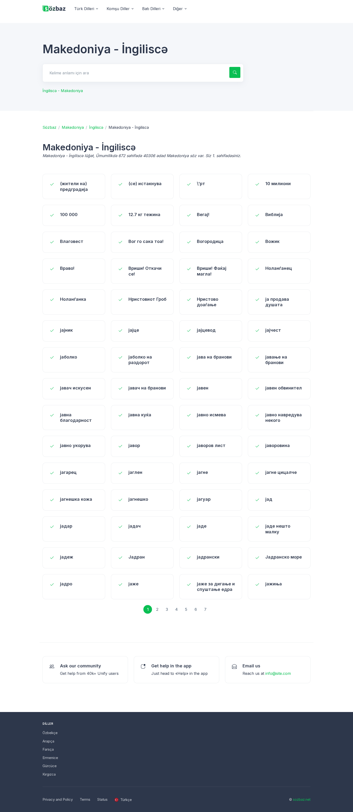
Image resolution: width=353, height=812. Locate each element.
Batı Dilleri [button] (151, 8)
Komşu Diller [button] (118, 8)
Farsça (48, 749)
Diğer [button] (178, 8)
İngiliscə (96, 127)
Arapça (48, 741)
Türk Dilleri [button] (84, 8)
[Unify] (54, 8)
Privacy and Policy (58, 799)
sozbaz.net (301, 799)
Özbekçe (50, 732)
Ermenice (50, 757)
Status (102, 799)
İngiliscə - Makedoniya (63, 90)
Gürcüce (50, 766)
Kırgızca (49, 774)
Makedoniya (73, 127)
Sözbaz (49, 127)
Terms (85, 799)
